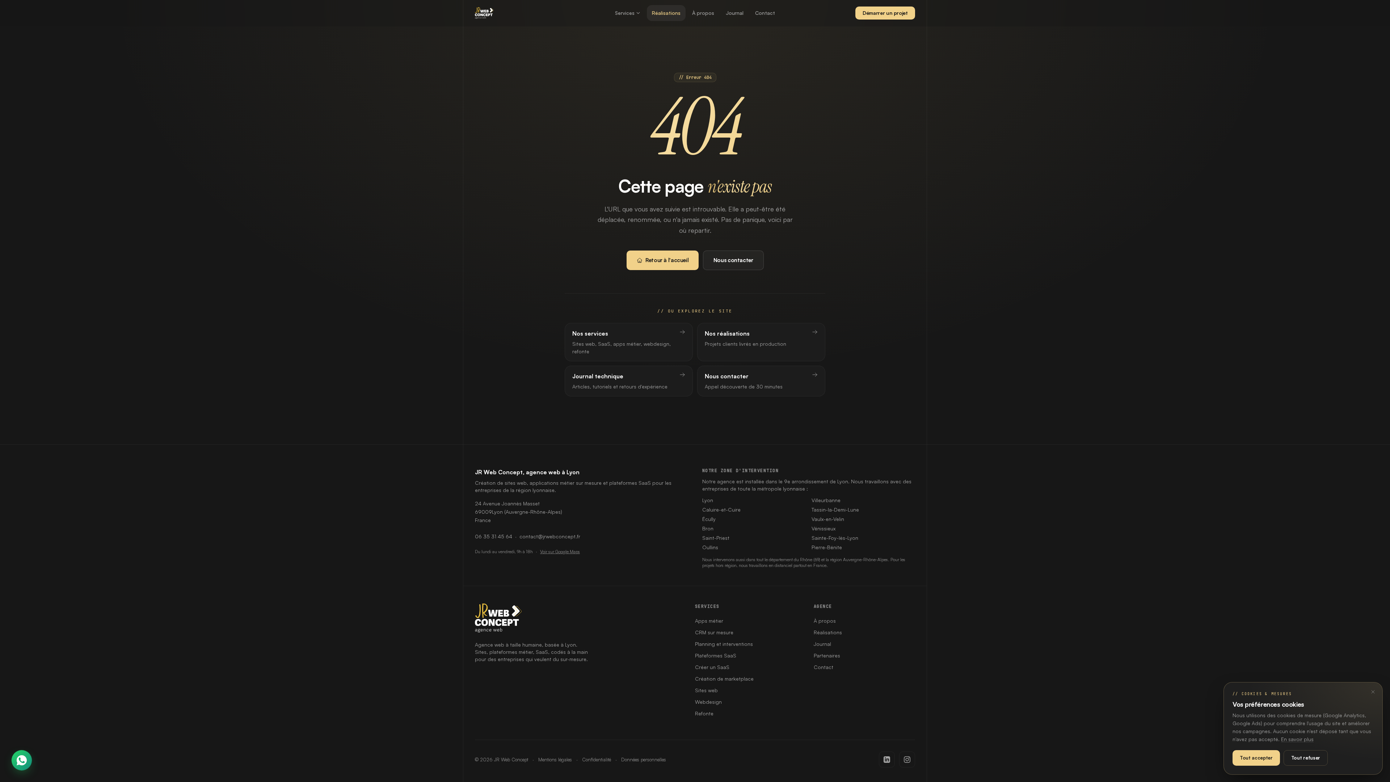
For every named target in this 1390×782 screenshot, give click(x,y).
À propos (703, 13)
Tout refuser (1305, 758)
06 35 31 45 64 (493, 536)
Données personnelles (643, 759)
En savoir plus (1297, 739)
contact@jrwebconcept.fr (549, 536)
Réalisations (666, 13)
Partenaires (827, 655)
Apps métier (709, 621)
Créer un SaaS (712, 667)
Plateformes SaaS (715, 655)
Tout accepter (1256, 758)
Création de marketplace (724, 679)
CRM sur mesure (714, 632)
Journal (735, 13)
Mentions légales (555, 759)
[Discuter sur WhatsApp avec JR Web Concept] (22, 760)
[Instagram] (907, 760)
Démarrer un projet (885, 13)
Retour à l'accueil (666, 260)
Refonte (704, 713)
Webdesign (708, 702)
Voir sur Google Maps (560, 551)
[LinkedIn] (887, 760)
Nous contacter (733, 260)
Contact (765, 13)
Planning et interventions (724, 644)
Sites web (706, 690)
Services (625, 13)
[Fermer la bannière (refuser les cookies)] (1373, 692)
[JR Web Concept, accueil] (484, 13)
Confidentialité (596, 759)
